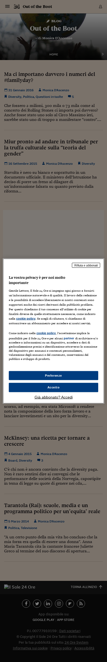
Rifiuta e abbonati (86, 265)
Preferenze (53, 375)
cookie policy (25, 318)
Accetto (53, 387)
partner (69, 338)
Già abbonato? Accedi (54, 397)
